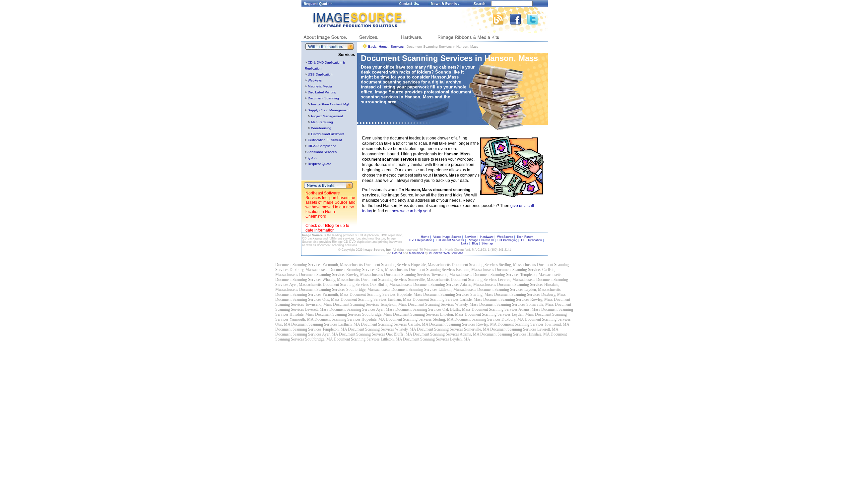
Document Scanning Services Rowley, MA (462, 324)
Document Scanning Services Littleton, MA (368, 339)
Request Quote (319, 164)
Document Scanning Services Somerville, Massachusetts (405, 279)
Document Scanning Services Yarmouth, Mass (312, 294)
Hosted (397, 253)
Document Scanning (323, 98)
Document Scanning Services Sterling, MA (419, 319)
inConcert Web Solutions (446, 253)
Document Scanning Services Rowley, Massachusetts (341, 274)
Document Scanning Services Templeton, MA (311, 329)
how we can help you (411, 211)
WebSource (505, 236)
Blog (329, 225)
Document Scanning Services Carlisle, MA (394, 324)
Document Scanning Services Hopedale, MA (349, 319)
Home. (384, 46)
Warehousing (321, 128)
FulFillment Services (450, 240)
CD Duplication (531, 240)
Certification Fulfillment (325, 140)
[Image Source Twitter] (537, 23)
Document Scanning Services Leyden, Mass (499, 314)
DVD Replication (420, 240)
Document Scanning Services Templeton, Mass (370, 304)
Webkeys (315, 80)
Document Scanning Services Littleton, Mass (428, 314)
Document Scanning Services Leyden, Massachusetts (519, 289)
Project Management (327, 116)
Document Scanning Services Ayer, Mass (361, 309)
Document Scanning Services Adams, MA (446, 334)
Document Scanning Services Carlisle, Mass (447, 299)
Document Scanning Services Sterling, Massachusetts (494, 264)
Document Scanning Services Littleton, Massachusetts (433, 289)
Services (471, 236)
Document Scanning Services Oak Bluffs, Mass (433, 309)
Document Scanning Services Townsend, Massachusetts (428, 274)
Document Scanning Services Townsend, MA (533, 324)
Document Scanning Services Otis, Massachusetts (368, 269)
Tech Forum (525, 236)
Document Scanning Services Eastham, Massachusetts (451, 269)
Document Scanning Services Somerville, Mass (516, 304)
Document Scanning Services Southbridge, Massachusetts (344, 289)
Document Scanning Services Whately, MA (382, 329)
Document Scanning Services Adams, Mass (506, 309)
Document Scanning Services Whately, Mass (443, 304)
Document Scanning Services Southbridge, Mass (353, 314)
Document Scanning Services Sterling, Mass (458, 294)
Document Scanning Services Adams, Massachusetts (454, 284)
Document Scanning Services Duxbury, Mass (530, 294)
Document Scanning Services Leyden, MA (436, 339)
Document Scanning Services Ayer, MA (306, 334)
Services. (398, 46)
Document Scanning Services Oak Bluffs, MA (375, 334)
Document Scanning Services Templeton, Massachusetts (517, 274)
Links (464, 243)
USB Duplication (320, 74)
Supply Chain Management (329, 110)
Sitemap (487, 243)
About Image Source (447, 236)
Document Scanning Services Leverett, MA (524, 329)
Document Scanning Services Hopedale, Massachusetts (407, 264)
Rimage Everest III (481, 240)
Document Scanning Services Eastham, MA (325, 324)
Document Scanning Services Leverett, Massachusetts (493, 279)
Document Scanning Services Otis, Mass (307, 299)
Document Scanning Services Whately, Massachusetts (317, 279)
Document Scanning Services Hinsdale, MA (515, 334)
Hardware (486, 236)
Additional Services (322, 152)
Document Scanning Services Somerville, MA (453, 329)
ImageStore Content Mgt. (330, 104)
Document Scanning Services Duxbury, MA (489, 319)
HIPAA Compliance (322, 146)
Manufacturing (322, 122)
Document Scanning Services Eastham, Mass (376, 299)
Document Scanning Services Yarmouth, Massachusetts (319, 264)
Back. (372, 46)
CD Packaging (507, 240)
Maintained (416, 253)
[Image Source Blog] (501, 23)
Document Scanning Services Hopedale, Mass (386, 294)
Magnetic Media (320, 86)
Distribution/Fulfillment (327, 134)
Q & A (312, 158)
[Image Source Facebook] (518, 23)
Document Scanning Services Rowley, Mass (518, 299)
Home (425, 236)
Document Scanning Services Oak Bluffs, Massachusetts (367, 284)
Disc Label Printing (322, 92)
